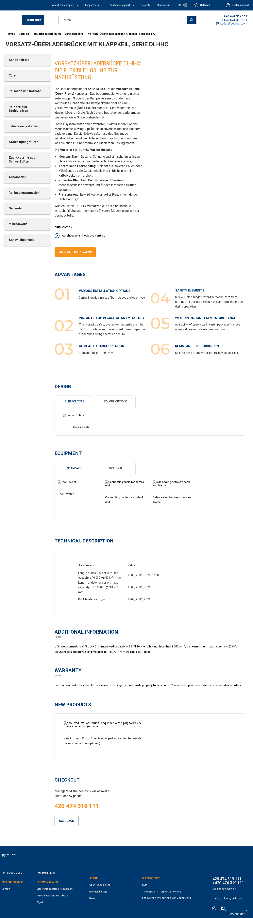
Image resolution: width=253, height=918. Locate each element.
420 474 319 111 (235, 16)
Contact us (163, 5)
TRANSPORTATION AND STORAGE (161, 891)
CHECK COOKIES (151, 878)
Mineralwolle (18, 224)
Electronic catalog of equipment (55, 889)
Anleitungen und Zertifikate (52, 895)
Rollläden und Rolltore (25, 91)
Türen (13, 75)
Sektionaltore (19, 60)
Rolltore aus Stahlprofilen (18, 109)
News (92, 898)
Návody (6, 889)
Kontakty (34, 20)
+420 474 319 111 (234, 20)
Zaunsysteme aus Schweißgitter (22, 159)
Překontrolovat (13, 882)
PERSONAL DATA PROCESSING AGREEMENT (166, 898)
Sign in (40, 902)
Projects (146, 5)
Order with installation (75, 252)
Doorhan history (98, 891)
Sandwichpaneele (21, 240)
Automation (17, 177)
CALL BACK (66, 820)
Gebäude (15, 208)
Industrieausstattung (25, 126)
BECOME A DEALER (47, 882)
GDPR (145, 885)
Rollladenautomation (24, 193)
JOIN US (93, 878)
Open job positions (99, 885)
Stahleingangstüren (23, 142)
